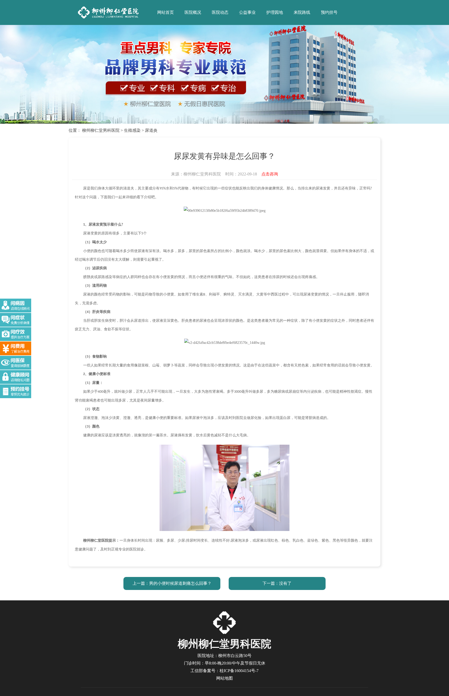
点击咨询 (269, 174)
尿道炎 (151, 130)
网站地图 (224, 678)
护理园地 (274, 12)
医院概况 (192, 12)
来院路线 (302, 12)
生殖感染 (132, 130)
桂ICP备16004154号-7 (239, 670)
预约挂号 (329, 12)
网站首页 (165, 12)
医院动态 (220, 12)
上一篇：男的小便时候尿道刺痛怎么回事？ (172, 583)
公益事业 (247, 12)
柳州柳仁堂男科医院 (101, 130)
